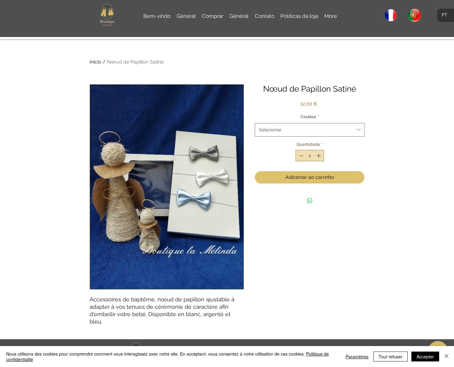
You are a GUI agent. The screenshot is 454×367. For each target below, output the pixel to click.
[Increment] (319, 155)
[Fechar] (446, 356)
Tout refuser (390, 356)
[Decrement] (300, 155)
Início (95, 62)
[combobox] (309, 130)
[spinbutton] (309, 155)
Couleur (310, 116)
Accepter (425, 356)
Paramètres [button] (357, 356)
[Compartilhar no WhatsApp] (309, 200)
